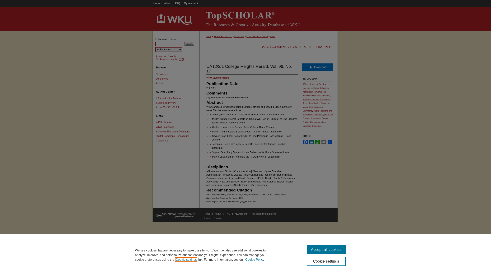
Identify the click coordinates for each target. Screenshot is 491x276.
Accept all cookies (326, 249)
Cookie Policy (254, 259)
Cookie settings (186, 259)
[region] (245, 255)
